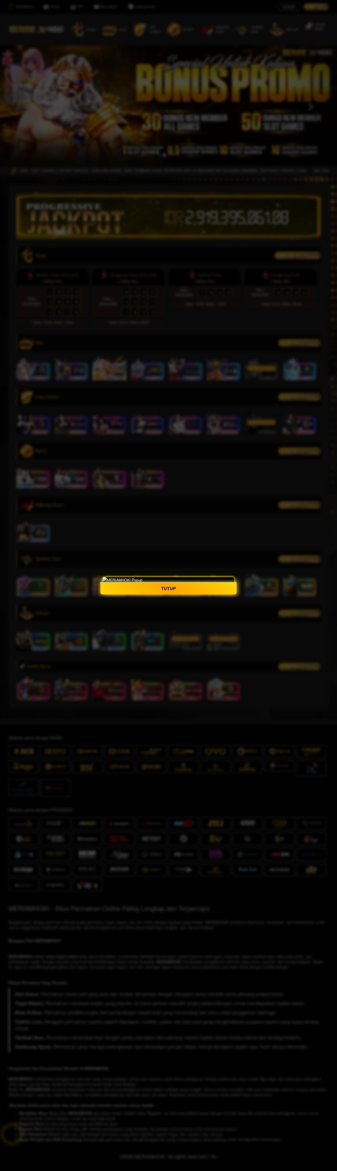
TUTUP (168, 588)
